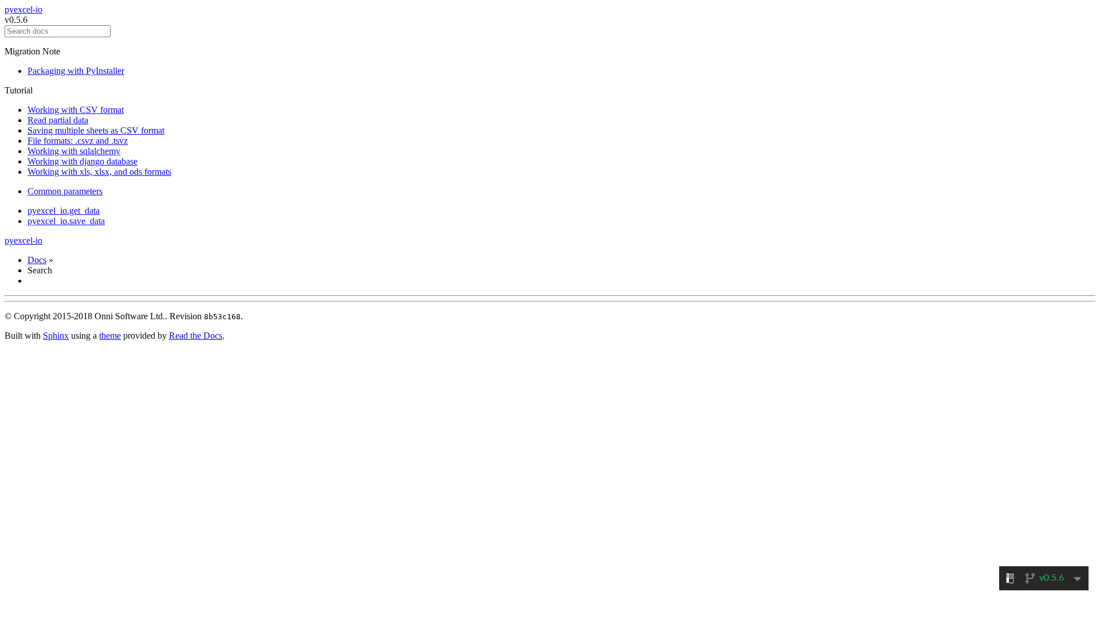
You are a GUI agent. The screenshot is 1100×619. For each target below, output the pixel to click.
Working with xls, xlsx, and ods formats (99, 172)
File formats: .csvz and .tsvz (78, 141)
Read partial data (58, 120)
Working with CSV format (76, 110)
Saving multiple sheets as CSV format (96, 130)
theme (110, 335)
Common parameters (65, 191)
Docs (37, 260)
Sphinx (56, 335)
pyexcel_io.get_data (64, 211)
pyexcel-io (23, 9)
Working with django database (83, 161)
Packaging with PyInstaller (76, 71)
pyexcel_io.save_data (66, 221)
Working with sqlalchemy (74, 151)
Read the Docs (195, 335)
